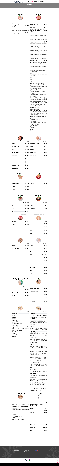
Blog (43, 1)
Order (38, 1)
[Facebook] (36, 450)
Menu (31, 1)
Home (26, 1)
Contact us (45, 1)
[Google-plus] (37, 450)
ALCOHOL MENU (35, 1)
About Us (29, 1)
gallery (41, 1)
